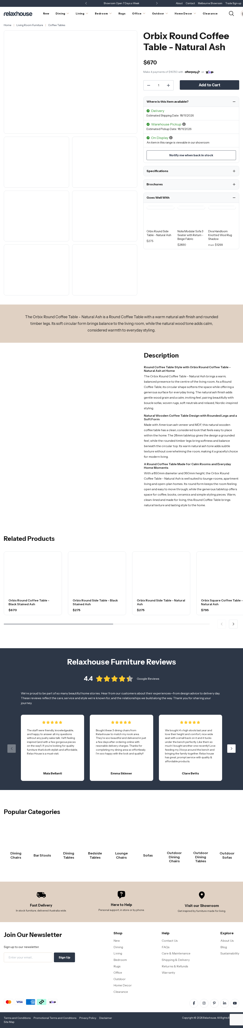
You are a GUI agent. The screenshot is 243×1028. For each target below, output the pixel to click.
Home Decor (123, 985)
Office (118, 972)
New (117, 940)
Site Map (9, 1021)
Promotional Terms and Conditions (55, 1017)
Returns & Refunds (175, 966)
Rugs (117, 966)
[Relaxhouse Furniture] (18, 13)
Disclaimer (105, 1017)
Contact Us (170, 940)
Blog (223, 947)
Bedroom (120, 960)
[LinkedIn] (224, 1003)
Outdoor (120, 979)
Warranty (168, 972)
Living (118, 953)
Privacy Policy (87, 1017)
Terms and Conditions (17, 1017)
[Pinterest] (214, 1003)
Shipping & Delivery (176, 960)
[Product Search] (231, 13)
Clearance (121, 992)
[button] (157, 3)
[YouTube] (234, 1003)
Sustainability (229, 953)
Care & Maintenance (176, 953)
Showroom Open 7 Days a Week (121, 3)
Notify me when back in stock (191, 155)
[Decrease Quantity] (148, 85)
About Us (227, 940)
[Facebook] (193, 1003)
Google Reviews (148, 679)
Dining (118, 947)
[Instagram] (204, 1003)
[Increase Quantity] (168, 85)
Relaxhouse (209, 1017)
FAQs (166, 947)
